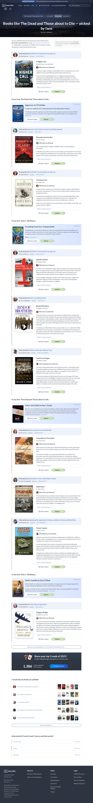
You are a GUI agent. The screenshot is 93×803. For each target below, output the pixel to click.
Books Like (58, 16)
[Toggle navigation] (10, 8)
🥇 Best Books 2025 (44, 5)
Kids (32, 5)
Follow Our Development (34, 777)
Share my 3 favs (59, 666)
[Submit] (70, 5)
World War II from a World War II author (42, 478)
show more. (28, 115)
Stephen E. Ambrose (43, 308)
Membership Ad (77, 104)
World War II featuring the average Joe (42, 53)
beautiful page (44, 659)
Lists (66, 16)
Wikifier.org (7, 782)
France (15, 748)
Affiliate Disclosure (79, 774)
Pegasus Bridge (42, 612)
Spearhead (40, 487)
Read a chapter (44, 91)
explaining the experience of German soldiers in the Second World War (52, 520)
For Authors (53, 777)
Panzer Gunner (41, 528)
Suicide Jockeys (42, 259)
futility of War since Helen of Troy (40, 350)
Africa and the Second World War (40, 430)
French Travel (17, 741)
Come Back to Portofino (45, 438)
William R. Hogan (42, 360)
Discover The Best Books (34, 774)
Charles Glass (41, 182)
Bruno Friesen (41, 530)
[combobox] (79, 5)
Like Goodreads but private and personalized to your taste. (52, 1)
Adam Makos (41, 64)
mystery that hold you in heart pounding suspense (45, 129)
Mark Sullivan (41, 139)
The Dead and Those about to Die (33, 16)
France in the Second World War (26, 718)
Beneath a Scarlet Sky (44, 137)
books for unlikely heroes (37, 298)
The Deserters (41, 180)
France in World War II (23, 702)
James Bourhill (41, 440)
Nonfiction (27, 5)
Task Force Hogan (43, 358)
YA (36, 5)
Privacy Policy (78, 777)
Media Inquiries (54, 780)
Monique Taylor (42, 262)
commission (76, 42)
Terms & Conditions (79, 780)
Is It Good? (50, 16)
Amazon (57, 91)
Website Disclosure (79, 783)
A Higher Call (41, 62)
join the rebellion (75, 43)
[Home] (9, 5)
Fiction (20, 5)
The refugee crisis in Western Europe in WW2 (29, 710)
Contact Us (53, 783)
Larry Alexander (49, 64)
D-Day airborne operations (38, 604)
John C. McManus (47, 32)
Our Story (53, 774)
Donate (52, 792)
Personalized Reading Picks (58, 5)
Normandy (16, 755)
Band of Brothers (42, 306)
